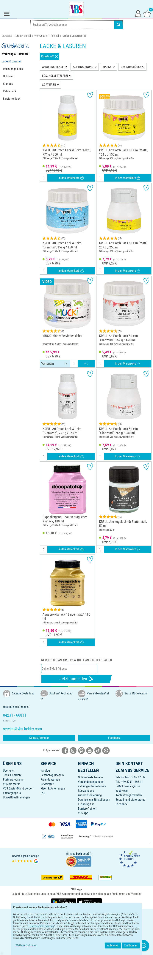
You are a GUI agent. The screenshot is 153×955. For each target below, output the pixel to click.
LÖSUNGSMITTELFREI (55, 76)
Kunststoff (47, 56)
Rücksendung (86, 790)
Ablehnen (112, 945)
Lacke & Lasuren (11, 61)
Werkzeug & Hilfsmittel (46, 35)
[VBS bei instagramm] (73, 750)
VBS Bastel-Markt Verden (18, 788)
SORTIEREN (49, 84)
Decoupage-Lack (13, 69)
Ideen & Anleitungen (52, 788)
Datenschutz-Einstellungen (94, 799)
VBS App (83, 813)
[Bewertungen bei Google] (25, 859)
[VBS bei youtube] (89, 750)
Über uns (8, 770)
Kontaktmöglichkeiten (128, 795)
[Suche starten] (118, 24)
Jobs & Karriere (12, 775)
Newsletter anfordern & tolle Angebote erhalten (76, 660)
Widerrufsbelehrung (90, 795)
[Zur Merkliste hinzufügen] (90, 95)
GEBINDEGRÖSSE (131, 67)
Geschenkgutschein (52, 775)
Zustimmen (131, 945)
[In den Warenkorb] (86, 363)
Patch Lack (9, 91)
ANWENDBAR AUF (53, 67)
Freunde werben (50, 779)
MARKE (107, 67)
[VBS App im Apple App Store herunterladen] (89, 902)
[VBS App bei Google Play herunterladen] (64, 902)
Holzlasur (8, 76)
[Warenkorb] (147, 13)
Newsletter (47, 784)
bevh (79, 853)
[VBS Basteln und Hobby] (76, 8)
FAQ (42, 793)
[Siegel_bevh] (78, 861)
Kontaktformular (39, 738)
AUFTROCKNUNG (83, 67)
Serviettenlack (11, 98)
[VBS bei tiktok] (98, 750)
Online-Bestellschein (90, 777)
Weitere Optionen (26, 945)
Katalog (45, 770)
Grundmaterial (23, 35)
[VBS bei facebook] (65, 750)
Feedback (114, 738)
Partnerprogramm (13, 779)
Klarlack (8, 84)
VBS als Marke (11, 784)
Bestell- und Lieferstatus (130, 799)
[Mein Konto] (138, 13)
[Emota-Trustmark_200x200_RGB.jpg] (129, 859)
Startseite (6, 35)
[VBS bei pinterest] (81, 750)
